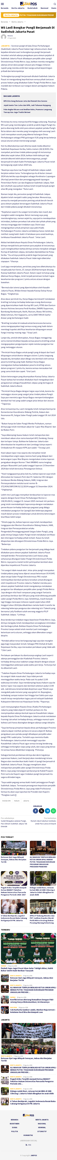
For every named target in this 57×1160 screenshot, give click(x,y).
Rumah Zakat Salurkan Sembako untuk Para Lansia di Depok (43, 821)
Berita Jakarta (15, 976)
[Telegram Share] (47, 811)
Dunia (14, 1127)
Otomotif (42, 1131)
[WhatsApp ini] (53, 811)
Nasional (13, 1007)
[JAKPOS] (28, 3)
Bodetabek (14, 1124)
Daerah (3, 966)
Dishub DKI (6, 801)
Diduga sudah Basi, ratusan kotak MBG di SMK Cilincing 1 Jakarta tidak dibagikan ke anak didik (42, 891)
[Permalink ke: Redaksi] (3, 36)
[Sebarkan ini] (35, 811)
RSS (29, 1145)
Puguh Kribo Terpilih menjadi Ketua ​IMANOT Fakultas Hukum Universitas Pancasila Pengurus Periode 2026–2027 (13, 891)
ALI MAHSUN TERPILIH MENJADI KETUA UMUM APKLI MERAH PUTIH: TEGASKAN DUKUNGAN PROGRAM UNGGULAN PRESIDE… (33, 989)
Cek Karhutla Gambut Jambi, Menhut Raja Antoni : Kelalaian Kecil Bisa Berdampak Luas (32, 1011)
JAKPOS (34, 1155)
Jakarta (26, 801)
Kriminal (42, 1127)
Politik (14, 1131)
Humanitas (28, 1135)
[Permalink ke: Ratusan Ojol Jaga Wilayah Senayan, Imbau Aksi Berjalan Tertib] (14, 848)
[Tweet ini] (41, 811)
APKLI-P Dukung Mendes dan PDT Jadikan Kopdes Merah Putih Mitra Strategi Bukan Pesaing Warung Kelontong (42, 919)
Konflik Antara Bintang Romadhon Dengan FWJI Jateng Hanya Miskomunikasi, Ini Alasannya (31, 1000)
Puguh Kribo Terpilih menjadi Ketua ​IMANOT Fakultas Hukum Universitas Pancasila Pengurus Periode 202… (32, 1081)
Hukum (16, 801)
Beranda (14, 1120)
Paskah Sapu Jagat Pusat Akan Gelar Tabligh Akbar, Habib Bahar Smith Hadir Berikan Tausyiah (27, 969)
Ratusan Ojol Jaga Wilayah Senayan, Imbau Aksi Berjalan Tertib (13, 859)
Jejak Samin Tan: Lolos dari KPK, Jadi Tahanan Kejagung (27, 105)
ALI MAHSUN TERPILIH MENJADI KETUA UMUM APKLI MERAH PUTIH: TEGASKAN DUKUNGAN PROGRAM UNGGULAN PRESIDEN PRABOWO (43, 862)
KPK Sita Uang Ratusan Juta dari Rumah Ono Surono (25, 101)
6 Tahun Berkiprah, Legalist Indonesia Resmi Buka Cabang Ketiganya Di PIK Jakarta (14, 918)
